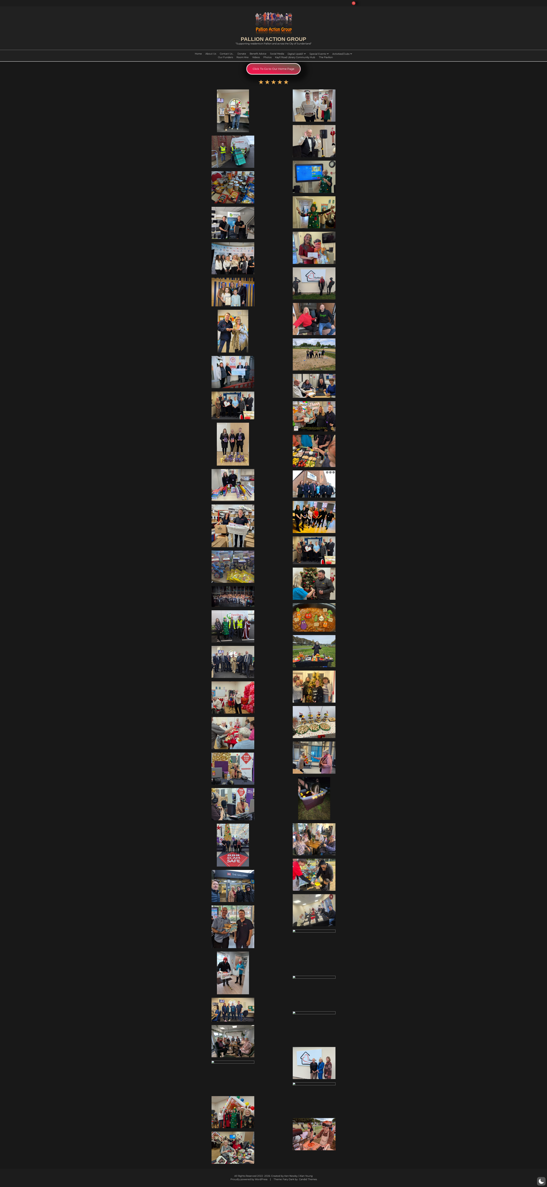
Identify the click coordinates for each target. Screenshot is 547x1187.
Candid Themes (308, 1179)
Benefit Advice (258, 53)
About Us (210, 53)
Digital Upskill (295, 54)
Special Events (318, 54)
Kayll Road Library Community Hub (295, 57)
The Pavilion (326, 57)
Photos (267, 57)
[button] (541, 1181)
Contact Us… (227, 53)
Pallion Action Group (273, 39)
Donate (241, 53)
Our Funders (225, 57)
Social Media (277, 53)
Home (198, 53)
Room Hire (242, 57)
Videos (256, 57)
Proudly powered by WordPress (249, 1179)
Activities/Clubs (340, 54)
